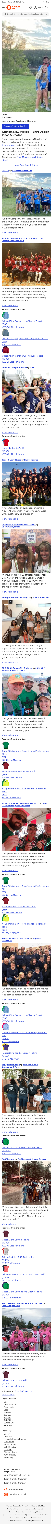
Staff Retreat (8, 1159)
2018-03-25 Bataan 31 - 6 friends (17, 668)
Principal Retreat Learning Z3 (16, 597)
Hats (6, 1410)
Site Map (41, 1506)
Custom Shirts (10, 1404)
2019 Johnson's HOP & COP (14, 238)
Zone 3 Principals (41, 597)
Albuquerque (9, 145)
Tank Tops (8, 1425)
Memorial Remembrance (15, 1439)
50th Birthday (10, 1447)
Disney (7, 1434)
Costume (8, 1436)
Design (15, 126)
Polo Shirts (8, 1420)
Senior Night (9, 1457)
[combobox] (25, 14)
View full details (10, 232)
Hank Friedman (31, 460)
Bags (6, 1402)
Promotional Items (29, 1506)
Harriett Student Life (22, 171)
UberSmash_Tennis (11, 527)
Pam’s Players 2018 (11, 1305)
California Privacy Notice (32, 1512)
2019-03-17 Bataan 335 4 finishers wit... (20, 803)
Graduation (9, 1442)
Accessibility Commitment (15, 1515)
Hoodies (7, 1412)
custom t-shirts (37, 1509)
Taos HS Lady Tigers (11, 460)
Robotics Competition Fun (14, 367)
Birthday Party (10, 1452)
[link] (13, 7)
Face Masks (9, 1407)
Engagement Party (11, 1064)
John (32, 367)
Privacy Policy (15, 1512)
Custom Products (13, 1506)
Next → (28, 1391)
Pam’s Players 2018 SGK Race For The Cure (22, 1303)
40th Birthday (10, 1455)
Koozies (7, 1417)
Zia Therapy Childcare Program (32, 1159)
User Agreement (34, 1515)
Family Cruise (9, 1444)
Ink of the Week (8, 1395)
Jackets (7, 1415)
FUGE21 (5, 171)
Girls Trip (8, 1450)
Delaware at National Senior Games (19, 524)
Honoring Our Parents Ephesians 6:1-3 (22, 239)
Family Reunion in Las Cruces (15, 938)
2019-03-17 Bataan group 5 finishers (23, 669)
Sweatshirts (9, 1423)
